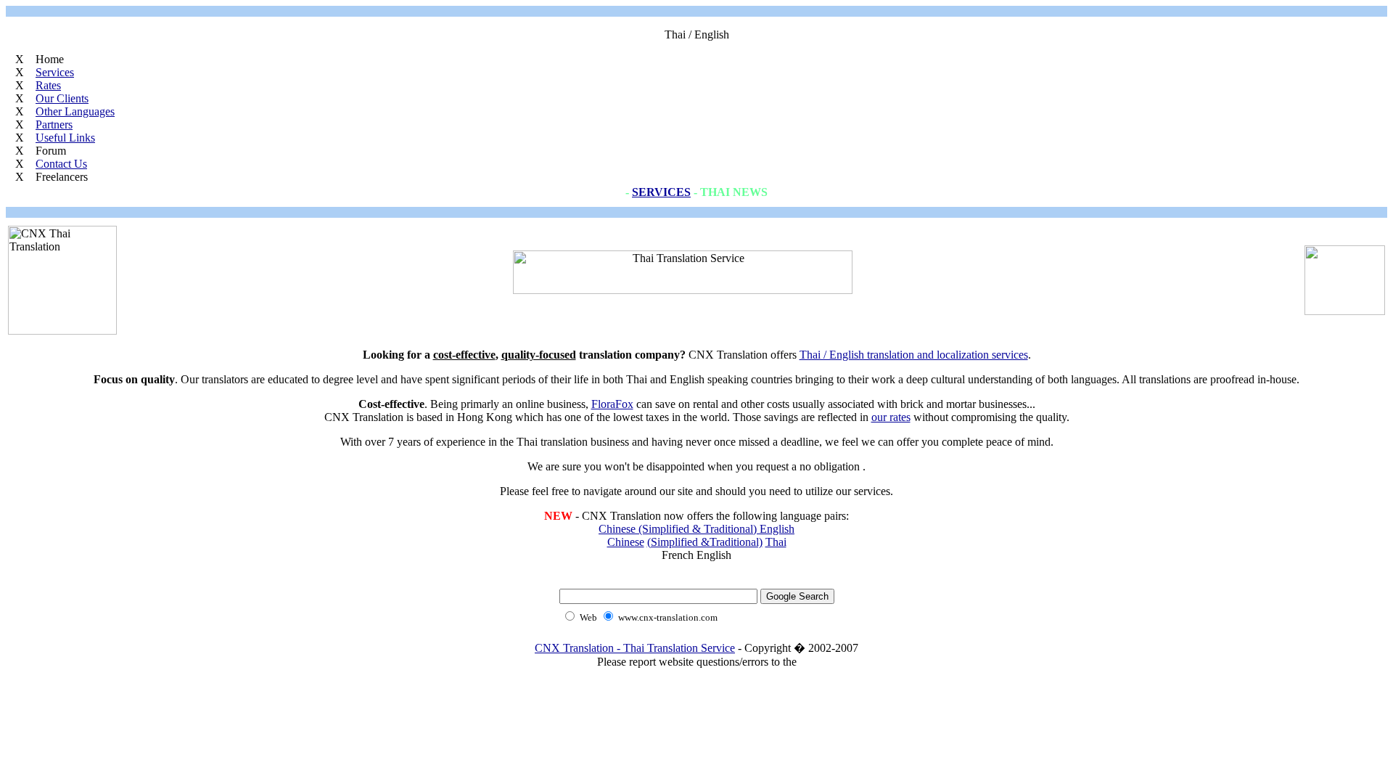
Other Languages (75, 111)
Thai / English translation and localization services (914, 354)
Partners (54, 124)
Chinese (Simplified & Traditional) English (696, 529)
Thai (775, 542)
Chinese (625, 542)
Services (55, 72)
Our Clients (62, 98)
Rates (48, 85)
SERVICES (661, 192)
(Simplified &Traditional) (705, 542)
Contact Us (61, 164)
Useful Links (65, 137)
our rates (891, 417)
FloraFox (612, 404)
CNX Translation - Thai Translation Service (635, 648)
